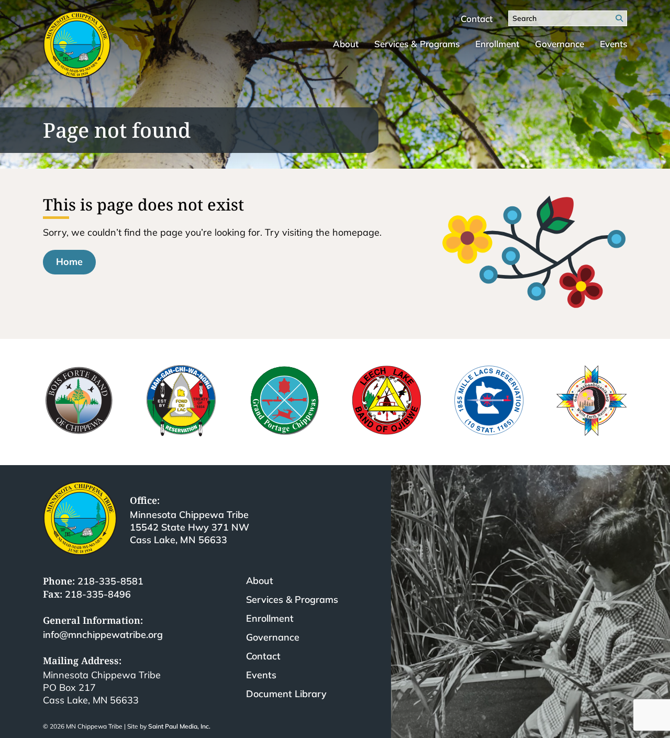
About (346, 43)
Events (613, 43)
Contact (477, 18)
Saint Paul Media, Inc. (179, 726)
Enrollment (497, 43)
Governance (559, 43)
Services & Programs (417, 43)
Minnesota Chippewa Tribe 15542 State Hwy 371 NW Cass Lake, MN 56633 (189, 527)
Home (69, 262)
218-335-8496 (98, 594)
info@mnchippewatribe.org (103, 635)
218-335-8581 (110, 581)
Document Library (286, 694)
